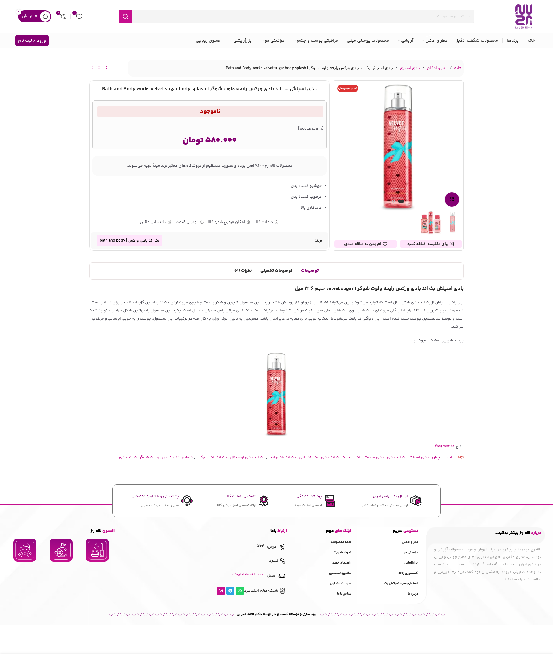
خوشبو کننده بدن (177, 457)
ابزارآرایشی (411, 563)
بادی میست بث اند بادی (341, 457)
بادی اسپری (410, 68)
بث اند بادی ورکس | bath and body (129, 240)
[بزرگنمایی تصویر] (452, 199)
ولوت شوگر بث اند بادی (139, 457)
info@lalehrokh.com (247, 574)
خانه (457, 68)
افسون (102, 531)
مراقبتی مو (411, 552)
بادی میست (374, 457)
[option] (401, 203)
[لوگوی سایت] (523, 16)
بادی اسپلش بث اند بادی (408, 457)
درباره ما (413, 594)
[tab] (310, 271)
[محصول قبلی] (106, 67)
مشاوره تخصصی (340, 573)
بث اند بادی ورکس (211, 457)
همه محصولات (341, 542)
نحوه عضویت (342, 552)
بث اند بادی (308, 457)
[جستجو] (125, 16)
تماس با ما (344, 594)
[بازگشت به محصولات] (99, 67)
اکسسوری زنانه (408, 573)
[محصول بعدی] (92, 67)
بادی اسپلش (443, 457)
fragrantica (444, 446)
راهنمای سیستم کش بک (401, 583)
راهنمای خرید (341, 563)
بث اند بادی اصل (282, 457)
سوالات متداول (340, 583)
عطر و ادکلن (437, 68)
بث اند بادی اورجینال (247, 457)
